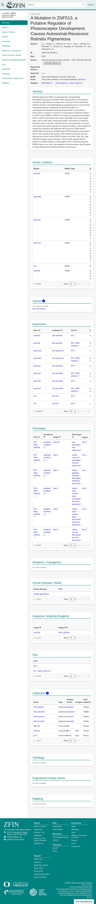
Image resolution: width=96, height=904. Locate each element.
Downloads (57, 826)
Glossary (37, 862)
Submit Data (57, 829)
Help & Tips (38, 859)
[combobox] (56, 4)
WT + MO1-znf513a (37, 444)
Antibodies (38, 835)
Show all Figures (39, 309)
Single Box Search (41, 865)
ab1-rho (55, 396)
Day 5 (55, 455)
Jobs (73, 832)
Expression (38, 829)
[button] (39, 330)
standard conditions (47, 444)
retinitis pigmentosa (41, 594)
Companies (75, 846)
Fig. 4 (84, 455)
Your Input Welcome (84, 901)
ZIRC (55, 840)
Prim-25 (56, 442)
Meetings (75, 829)
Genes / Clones (40, 826)
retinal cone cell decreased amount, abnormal (76, 460)
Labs (73, 843)
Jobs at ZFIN (39, 877)
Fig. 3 (84, 442)
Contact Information (42, 874)
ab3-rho (55, 403)
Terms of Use (87, 885)
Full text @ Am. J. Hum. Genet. (68, 83)
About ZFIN (38, 868)
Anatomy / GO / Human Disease (40, 839)
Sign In (91, 5)
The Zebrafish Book (60, 837)
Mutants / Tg (39, 832)
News (73, 826)
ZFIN (55, 851)
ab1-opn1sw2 (57, 381)
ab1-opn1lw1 (57, 335)
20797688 (46, 83)
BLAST (55, 848)
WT (72, 335)
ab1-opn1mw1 (58, 351)
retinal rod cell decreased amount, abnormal (76, 535)
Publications (38, 843)
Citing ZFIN (38, 871)
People (74, 840)
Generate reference (52, 63)
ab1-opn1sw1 (57, 366)
